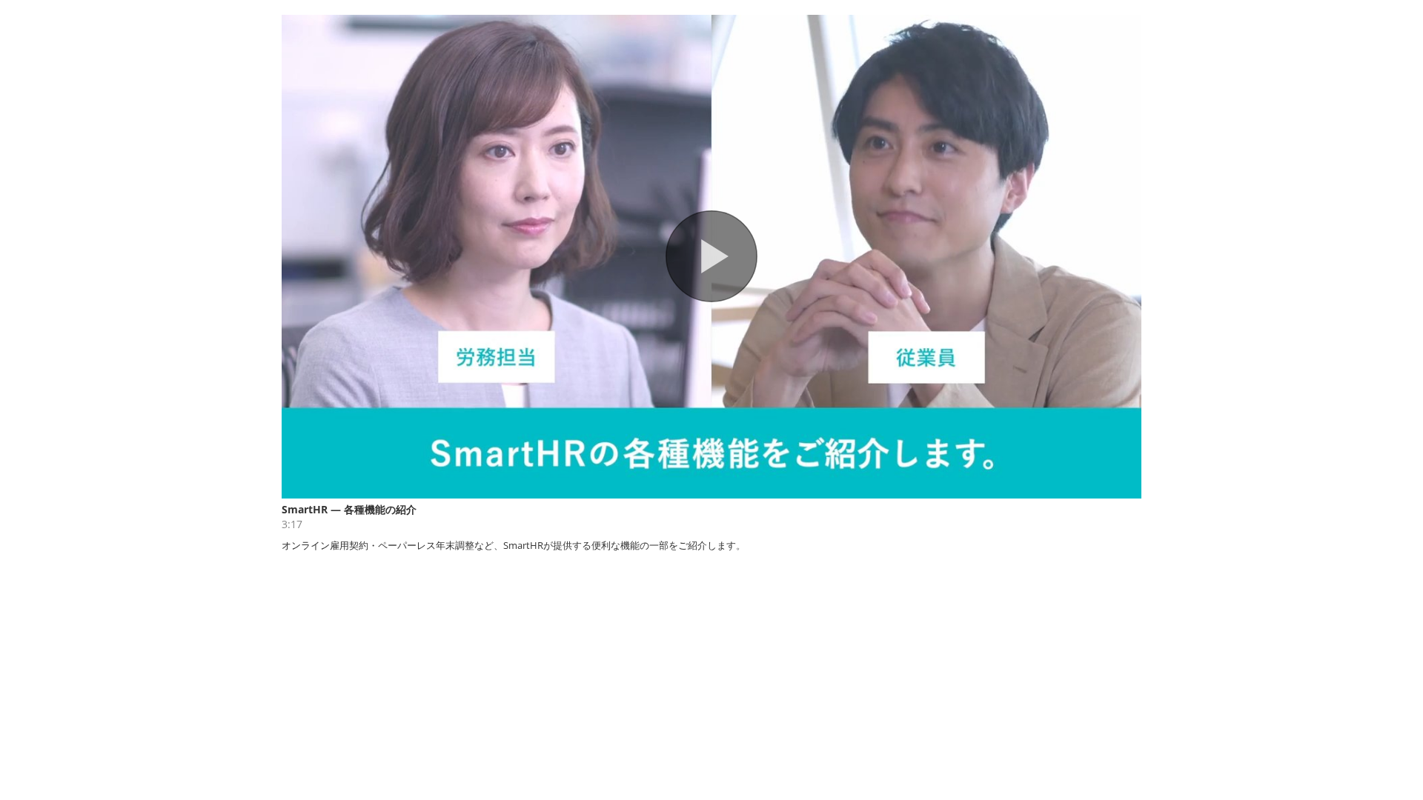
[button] (711, 257)
